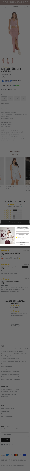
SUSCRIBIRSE (22, 242)
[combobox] (17, 237)
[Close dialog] (29, 225)
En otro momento (22, 244)
